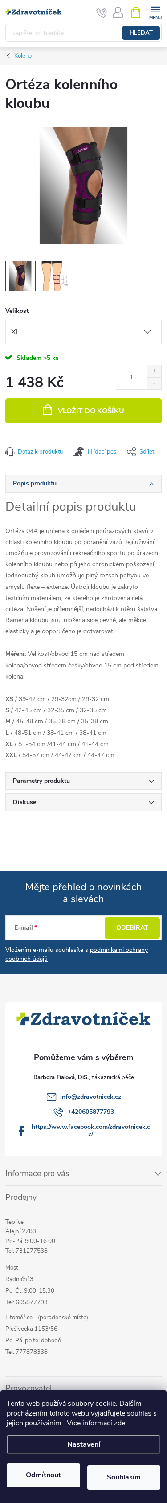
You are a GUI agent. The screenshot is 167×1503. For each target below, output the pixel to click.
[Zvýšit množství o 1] (154, 371)
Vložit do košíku (91, 411)
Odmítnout (43, 1475)
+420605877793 (91, 1112)
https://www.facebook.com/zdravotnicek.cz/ (91, 1130)
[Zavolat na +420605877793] (101, 12)
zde (119, 1423)
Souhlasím (124, 1477)
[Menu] (155, 12)
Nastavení (83, 1444)
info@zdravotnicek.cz (90, 1097)
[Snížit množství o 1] (154, 383)
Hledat (141, 33)
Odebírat (132, 927)
